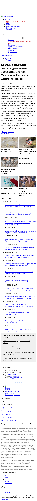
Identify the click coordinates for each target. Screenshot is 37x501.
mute (6, 479)
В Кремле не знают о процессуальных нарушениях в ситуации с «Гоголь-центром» (19, 305)
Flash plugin (4, 499)
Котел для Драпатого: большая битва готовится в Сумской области (18, 353)
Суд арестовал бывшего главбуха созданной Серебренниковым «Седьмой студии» (19, 240)
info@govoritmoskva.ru (17, 378)
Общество (8, 58)
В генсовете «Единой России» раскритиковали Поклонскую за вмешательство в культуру (20, 205)
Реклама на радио (6, 411)
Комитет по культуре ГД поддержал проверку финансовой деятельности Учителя (19, 248)
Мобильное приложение (12, 395)
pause (6, 477)
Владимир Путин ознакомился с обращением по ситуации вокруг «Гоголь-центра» (20, 264)
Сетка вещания (10, 28)
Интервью (9, 24)
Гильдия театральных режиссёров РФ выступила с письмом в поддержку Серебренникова (20, 297)
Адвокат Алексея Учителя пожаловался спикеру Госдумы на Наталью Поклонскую (20, 232)
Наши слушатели (6, 417)
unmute (7, 481)
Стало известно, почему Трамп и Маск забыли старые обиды (17, 359)
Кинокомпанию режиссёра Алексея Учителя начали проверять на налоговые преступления (20, 289)
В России (8, 60)
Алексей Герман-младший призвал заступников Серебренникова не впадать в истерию (20, 213)
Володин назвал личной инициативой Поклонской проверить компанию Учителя (19, 281)
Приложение (12, 52)
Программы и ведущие (13, 26)
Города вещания (6, 414)
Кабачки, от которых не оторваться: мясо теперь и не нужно (18, 336)
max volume (8, 483)
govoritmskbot (12, 374)
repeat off (7, 492)
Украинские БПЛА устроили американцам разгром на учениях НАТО (16, 347)
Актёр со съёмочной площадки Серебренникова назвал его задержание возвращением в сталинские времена (20, 222)
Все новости (5, 133)
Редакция (9, 29)
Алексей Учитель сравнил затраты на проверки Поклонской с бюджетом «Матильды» (20, 256)
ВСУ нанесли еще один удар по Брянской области (16, 342)
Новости (7, 19)
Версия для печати (8, 132)
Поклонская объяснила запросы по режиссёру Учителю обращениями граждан (19, 272)
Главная (3, 55)
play (6, 476)
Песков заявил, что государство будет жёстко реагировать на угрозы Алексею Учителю (19, 330)
